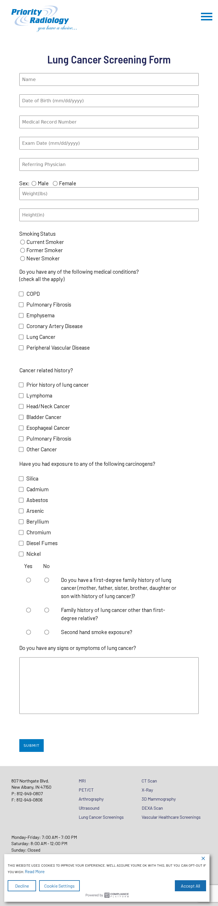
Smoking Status (37, 233)
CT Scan (149, 780)
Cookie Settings (59, 885)
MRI (82, 780)
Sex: (24, 183)
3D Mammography (159, 798)
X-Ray (147, 789)
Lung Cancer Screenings (101, 817)
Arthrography (91, 798)
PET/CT (86, 789)
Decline (22, 885)
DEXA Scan (152, 808)
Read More (35, 871)
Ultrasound (89, 808)
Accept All (190, 885)
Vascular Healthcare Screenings (171, 817)
